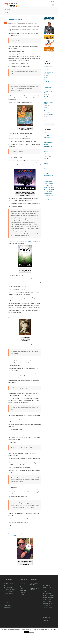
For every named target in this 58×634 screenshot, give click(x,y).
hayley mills (25, 25)
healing (29, 25)
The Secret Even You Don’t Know (34, 589)
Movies (21, 27)
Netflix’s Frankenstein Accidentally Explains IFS (49, 109)
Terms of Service (46, 620)
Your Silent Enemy (48, 87)
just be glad (37, 25)
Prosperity (50, 199)
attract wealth (33, 22)
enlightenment (11, 25)
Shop (21, 586)
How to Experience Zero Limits (34, 584)
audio (12, 23)
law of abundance (47, 189)
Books (19, 23)
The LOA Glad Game (15, 20)
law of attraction (16, 26)
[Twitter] (51, 1)
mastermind (30, 26)
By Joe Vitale (12, 22)
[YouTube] (53, 1)
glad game (16, 25)
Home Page (22, 583)
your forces (10, 30)
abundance (46, 181)
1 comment (20, 22)
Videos (21, 588)
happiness (20, 25)
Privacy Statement (47, 623)
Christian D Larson (23, 23)
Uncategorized (50, 206)
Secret (45, 201)
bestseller (15, 23)
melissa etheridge (37, 26)
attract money (28, 22)
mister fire (18, 27)
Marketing (46, 193)
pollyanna (16, 29)
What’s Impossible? (48, 114)
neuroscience (31, 27)
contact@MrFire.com (8, 587)
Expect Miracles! (7, 602)
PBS (13, 29)
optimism (36, 27)
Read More (31, 632)
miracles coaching (11, 27)
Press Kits (22, 592)
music (27, 27)
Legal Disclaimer (46, 617)
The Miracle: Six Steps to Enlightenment (26, 241)
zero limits (46, 208)
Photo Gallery (23, 590)
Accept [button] (26, 632)
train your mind (37, 29)
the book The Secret (22, 29)
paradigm (10, 29)
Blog (21, 585)
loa (20, 26)
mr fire (24, 27)
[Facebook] (49, 1)
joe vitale (32, 25)
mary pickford (25, 26)
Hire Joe (22, 594)
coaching (29, 23)
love (21, 26)
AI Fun (45, 77)
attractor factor (50, 183)
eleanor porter (34, 23)
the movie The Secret (30, 29)
